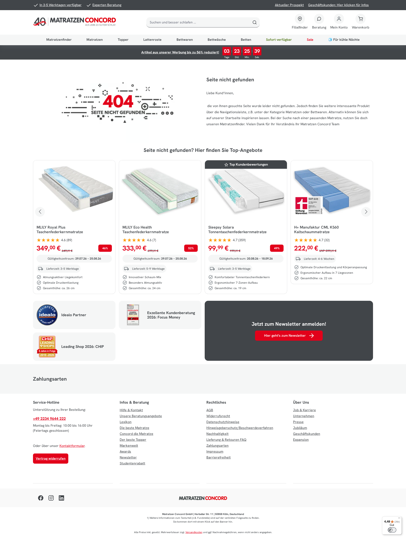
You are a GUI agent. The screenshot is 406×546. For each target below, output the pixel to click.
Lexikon (126, 422)
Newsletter (128, 457)
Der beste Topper (133, 439)
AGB (209, 410)
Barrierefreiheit (218, 457)
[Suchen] (255, 22)
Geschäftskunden (306, 434)
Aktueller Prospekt (289, 5)
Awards (125, 451)
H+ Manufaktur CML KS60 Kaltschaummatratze (316, 229)
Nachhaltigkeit (217, 434)
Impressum (214, 451)
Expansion (301, 439)
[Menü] (399, 518)
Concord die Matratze (136, 434)
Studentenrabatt (132, 463)
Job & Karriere (304, 410)
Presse (298, 422)
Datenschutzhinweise (222, 422)
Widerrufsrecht (218, 416)
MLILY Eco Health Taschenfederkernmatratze (145, 229)
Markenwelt (129, 445)
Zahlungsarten (217, 445)
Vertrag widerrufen (51, 458)
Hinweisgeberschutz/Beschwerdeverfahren (239, 428)
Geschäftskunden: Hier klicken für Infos (338, 5)
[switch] (392, 529)
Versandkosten (193, 532)
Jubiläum (300, 428)
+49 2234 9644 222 (49, 418)
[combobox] (198, 22)
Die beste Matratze (134, 428)
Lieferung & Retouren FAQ (226, 439)
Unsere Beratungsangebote (141, 416)
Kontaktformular (72, 446)
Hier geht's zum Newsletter (285, 335)
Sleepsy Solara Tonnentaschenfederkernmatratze (237, 229)
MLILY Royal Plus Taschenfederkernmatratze (60, 229)
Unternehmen (303, 416)
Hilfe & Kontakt (131, 410)
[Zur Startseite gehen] (75, 22)
